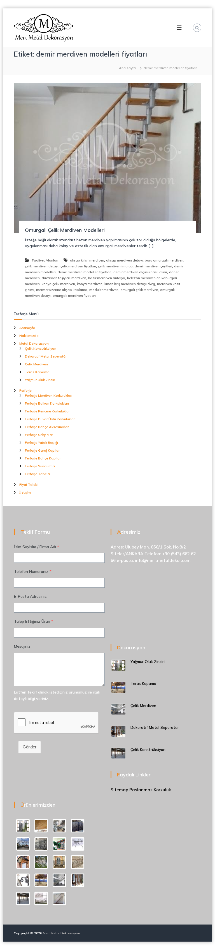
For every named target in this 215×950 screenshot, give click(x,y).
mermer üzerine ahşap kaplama (61, 290)
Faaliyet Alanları (45, 260)
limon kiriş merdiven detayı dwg (129, 284)
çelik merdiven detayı (42, 266)
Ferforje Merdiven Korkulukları (48, 395)
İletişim (25, 492)
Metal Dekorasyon (34, 343)
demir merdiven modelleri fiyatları (84, 272)
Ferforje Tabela (37, 474)
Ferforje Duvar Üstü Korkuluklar (50, 419)
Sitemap (119, 789)
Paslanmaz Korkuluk (150, 789)
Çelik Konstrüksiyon (40, 348)
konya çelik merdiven (58, 284)
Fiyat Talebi (28, 484)
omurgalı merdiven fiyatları (74, 295)
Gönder (29, 746)
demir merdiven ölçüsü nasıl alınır (140, 272)
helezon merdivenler (143, 278)
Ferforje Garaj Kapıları (42, 450)
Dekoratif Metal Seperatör (46, 356)
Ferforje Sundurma (40, 466)
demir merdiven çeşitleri (153, 266)
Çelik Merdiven (36, 364)
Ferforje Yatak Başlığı (41, 442)
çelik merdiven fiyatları (78, 266)
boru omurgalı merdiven (164, 260)
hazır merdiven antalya (106, 278)
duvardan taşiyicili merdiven (64, 278)
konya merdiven (89, 284)
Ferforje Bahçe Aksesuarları (47, 427)
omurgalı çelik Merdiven (139, 290)
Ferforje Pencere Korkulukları (48, 411)
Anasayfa (27, 328)
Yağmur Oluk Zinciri (40, 380)
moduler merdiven (103, 290)
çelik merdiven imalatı (115, 266)
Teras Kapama (37, 372)
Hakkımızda (29, 335)
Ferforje (25, 390)
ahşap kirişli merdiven (87, 260)
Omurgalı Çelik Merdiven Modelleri (65, 230)
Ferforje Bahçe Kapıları (43, 458)
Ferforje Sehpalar (39, 435)
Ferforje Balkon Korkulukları (47, 403)
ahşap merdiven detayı (124, 260)
